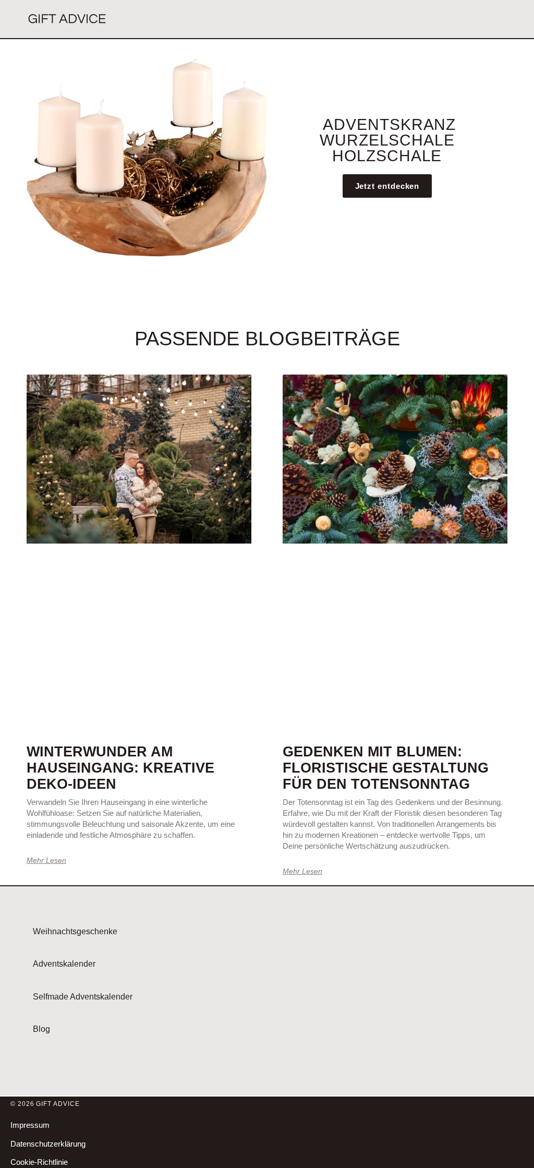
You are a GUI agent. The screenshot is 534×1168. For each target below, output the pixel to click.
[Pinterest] (517, 1135)
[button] (507, 20)
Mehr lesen (46, 860)
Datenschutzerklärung (48, 1143)
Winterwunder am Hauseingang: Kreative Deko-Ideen (120, 768)
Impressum (30, 1125)
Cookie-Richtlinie (39, 1162)
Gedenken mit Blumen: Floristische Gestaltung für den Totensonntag (386, 768)
